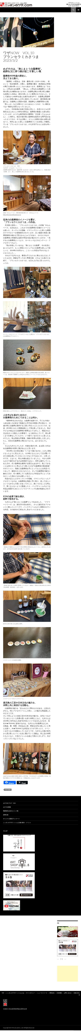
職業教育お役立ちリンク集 (10, 811)
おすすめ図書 (7, 807)
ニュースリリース (42, 993)
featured (8, 789)
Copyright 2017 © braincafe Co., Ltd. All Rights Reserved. (18, 1028)
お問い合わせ (68, 993)
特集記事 (9, 49)
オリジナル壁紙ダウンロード (11, 818)
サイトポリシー (30, 993)
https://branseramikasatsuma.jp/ (12, 214)
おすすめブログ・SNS (9, 803)
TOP (3, 993)
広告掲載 (59, 993)
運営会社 (52, 993)
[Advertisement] (67, 973)
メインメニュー (78, 9)
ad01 (5, 49)
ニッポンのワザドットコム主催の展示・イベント (17, 822)
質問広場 (5, 815)
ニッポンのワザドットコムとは (15, 993)
